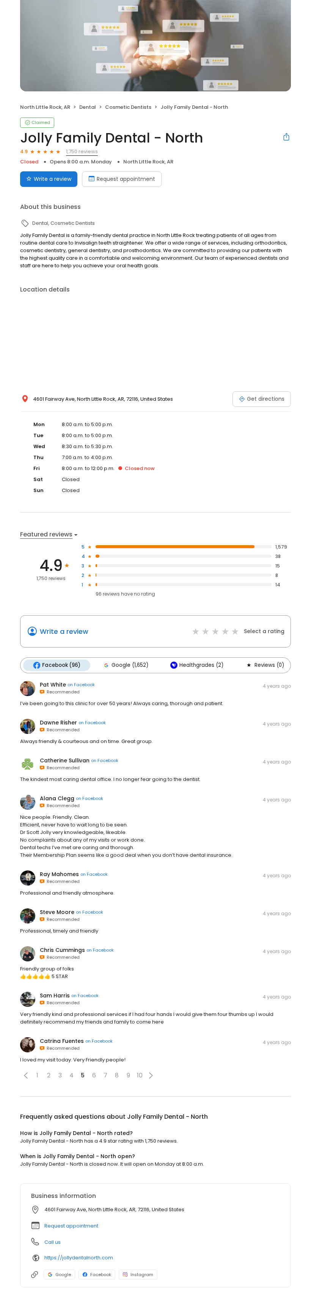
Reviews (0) (269, 665)
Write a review (52, 179)
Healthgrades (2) (201, 665)
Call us (52, 1242)
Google (63, 1274)
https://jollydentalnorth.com (78, 1257)
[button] (25, 1075)
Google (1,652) (130, 665)
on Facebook (81, 685)
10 (140, 1075)
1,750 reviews (82, 151)
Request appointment (126, 179)
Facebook (100, 1274)
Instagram (141, 1274)
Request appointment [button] (71, 1225)
